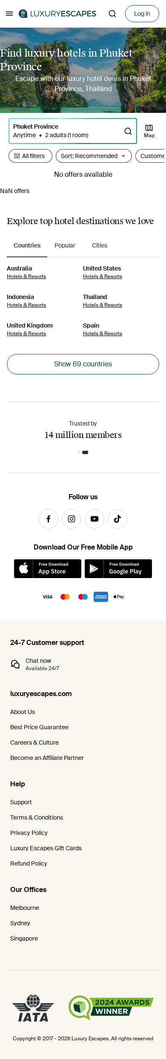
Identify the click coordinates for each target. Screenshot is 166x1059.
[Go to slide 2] (85, 452)
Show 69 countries (83, 364)
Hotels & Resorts (26, 276)
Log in (142, 13)
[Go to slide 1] (78, 452)
